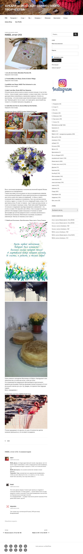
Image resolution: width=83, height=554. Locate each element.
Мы (29, 18)
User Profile (18, 22)
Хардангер (54, 197)
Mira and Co (55, 137)
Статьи (65, 18)
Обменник (47, 18)
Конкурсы (37, 18)
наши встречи (55, 179)
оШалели (54, 188)
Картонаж (54, 170)
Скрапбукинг (55, 194)
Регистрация (55, 64)
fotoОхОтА (54, 128)
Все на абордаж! (56, 155)
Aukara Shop (8, 22)
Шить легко (55, 200)
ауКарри (54, 143)
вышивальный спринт (57, 158)
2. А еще (54, 107)
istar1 (16, 32)
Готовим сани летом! (57, 164)
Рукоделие (13, 18)
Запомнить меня (58, 57)
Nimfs (53, 232)
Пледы (53, 191)
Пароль (54, 50)
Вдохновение (55, 152)
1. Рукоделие (55, 104)
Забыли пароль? (56, 68)
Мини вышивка (56, 176)
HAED (8, 440)
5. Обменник (55, 116)
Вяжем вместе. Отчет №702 (67, 220)
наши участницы (56, 182)
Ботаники (54, 146)
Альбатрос (54, 140)
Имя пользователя (57, 43)
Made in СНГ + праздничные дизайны (62, 134)
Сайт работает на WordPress (43, 546)
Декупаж (54, 167)
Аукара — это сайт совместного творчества (32, 7)
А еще (22, 18)
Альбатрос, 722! (65, 226)
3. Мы (53, 110)
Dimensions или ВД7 (57, 125)
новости (54, 185)
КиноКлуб (54, 173)
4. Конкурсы (55, 113)
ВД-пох (54, 149)
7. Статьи (54, 122)
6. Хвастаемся (55, 119)
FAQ (6, 18)
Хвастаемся (57, 18)
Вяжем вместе (55, 161)
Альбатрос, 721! (64, 238)
